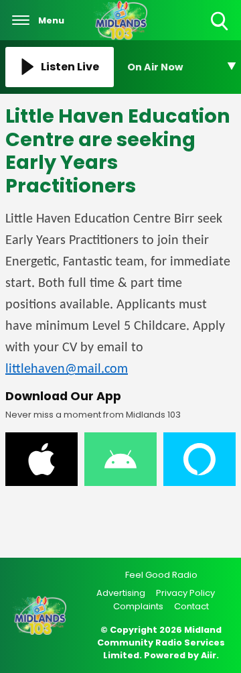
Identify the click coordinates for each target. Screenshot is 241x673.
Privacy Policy (185, 593)
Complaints (138, 606)
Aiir (208, 655)
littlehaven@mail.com (66, 369)
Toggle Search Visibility (220, 31)
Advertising (120, 593)
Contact (191, 606)
